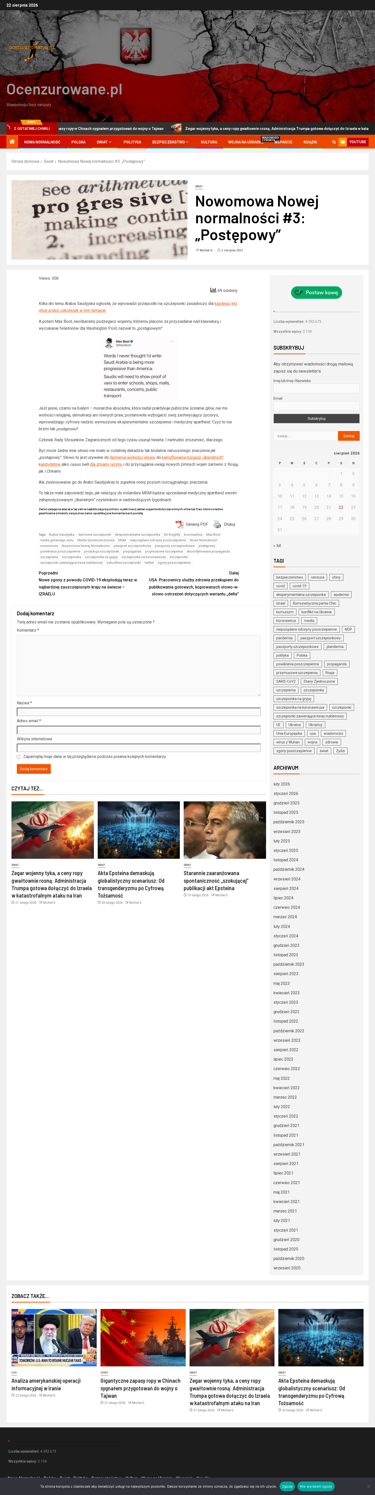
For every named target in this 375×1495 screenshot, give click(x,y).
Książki (310, 142)
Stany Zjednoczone (319, 681)
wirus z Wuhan (288, 742)
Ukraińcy (315, 725)
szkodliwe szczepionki (124, 563)
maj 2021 (281, 1192)
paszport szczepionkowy (132, 546)
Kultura (209, 142)
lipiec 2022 (283, 1059)
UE (278, 725)
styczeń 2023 (285, 1002)
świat (324, 751)
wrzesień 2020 (287, 1268)
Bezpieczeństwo (168, 142)
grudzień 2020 (286, 1239)
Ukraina (295, 725)
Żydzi (340, 751)
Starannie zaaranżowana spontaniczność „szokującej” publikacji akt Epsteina (216, 880)
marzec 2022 (285, 1097)
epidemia (341, 595)
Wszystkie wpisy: (288, 331)
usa (313, 733)
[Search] (334, 142)
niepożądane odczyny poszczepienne (158, 540)
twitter (149, 563)
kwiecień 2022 (286, 1087)
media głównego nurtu (57, 540)
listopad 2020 (285, 1249)
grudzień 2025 (286, 803)
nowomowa (49, 546)
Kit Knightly (172, 534)
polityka (282, 655)
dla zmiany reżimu (106, 464)
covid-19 (299, 586)
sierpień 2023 (285, 973)
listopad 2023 (285, 954)
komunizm (285, 612)
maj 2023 (281, 983)
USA (14, 1372)
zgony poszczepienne (174, 563)
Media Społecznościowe (96, 540)
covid (280, 586)
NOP (348, 629)
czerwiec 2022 (286, 1068)
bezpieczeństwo (289, 577)
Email (277, 398)
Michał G (206, 250)
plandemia (335, 647)
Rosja (330, 673)
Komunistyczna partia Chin (314, 603)
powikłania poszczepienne (60, 551)
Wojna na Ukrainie (245, 142)
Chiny (104, 1372)
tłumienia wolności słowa (132, 457)
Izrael (280, 603)
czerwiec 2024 (286, 907)
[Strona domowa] (12, 142)
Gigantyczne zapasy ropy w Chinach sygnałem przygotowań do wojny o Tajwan (141, 1388)
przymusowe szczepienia (164, 551)
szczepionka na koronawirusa (143, 557)
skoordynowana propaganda (208, 551)
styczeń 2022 (285, 1116)
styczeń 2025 (285, 850)
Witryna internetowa (34, 739)
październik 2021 (288, 1144)
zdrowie (331, 742)
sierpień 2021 (285, 1163)
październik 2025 (288, 821)
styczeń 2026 (285, 793)
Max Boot (213, 534)
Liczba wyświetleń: (289, 322)
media (309, 621)
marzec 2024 (285, 916)
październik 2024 (288, 869)
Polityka (132, 142)
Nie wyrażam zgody (316, 1486)
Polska (78, 142)
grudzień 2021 (286, 1125)
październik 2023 (288, 964)
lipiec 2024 (283, 898)
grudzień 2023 (286, 945)
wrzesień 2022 (287, 1040)
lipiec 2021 (283, 1173)
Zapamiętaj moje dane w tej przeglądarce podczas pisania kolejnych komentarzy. (95, 756)
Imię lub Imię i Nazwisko (292, 381)
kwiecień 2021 (286, 1201)
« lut (277, 545)
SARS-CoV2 (286, 681)
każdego (222, 303)
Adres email (29, 720)
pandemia (284, 638)
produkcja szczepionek (101, 551)
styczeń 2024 (285, 936)
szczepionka (71, 557)
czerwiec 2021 (286, 1182)
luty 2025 (281, 841)
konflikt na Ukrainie (317, 612)
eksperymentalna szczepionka (137, 534)
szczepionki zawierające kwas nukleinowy (71, 563)
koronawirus (193, 534)
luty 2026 (281, 784)
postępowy (206, 546)
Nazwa (24, 703)
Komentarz (28, 630)
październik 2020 (288, 1258)
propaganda (132, 551)
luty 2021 (281, 1220)
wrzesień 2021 (287, 1154)
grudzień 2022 (286, 1011)
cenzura (317, 577)
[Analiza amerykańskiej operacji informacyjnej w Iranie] (54, 1337)
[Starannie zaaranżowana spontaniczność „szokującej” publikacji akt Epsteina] (225, 830)
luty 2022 (281, 1106)
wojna (312, 742)
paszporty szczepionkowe (175, 546)
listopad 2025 (285, 812)
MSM (122, 540)
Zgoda (287, 1486)
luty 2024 (281, 926)
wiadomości (333, 733)
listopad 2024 (285, 859)
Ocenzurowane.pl (64, 88)
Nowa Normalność (42, 142)
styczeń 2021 (285, 1230)
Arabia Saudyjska (61, 534)
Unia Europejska (289, 733)
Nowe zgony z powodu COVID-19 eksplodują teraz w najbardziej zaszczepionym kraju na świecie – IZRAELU (88, 583)
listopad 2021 (285, 1135)
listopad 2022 (285, 1021)
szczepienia (49, 557)
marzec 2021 (285, 1211)
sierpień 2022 (285, 1049)
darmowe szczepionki (94, 534)
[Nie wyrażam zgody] (368, 1486)
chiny (336, 577)
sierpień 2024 (285, 888)
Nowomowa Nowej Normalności (86, 546)
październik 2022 (288, 1030)
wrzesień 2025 (287, 831)
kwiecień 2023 (286, 992)
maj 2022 (281, 1078)
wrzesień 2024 (287, 879)
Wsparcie (283, 142)
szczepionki (179, 557)
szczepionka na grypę (101, 557)
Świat (102, 142)
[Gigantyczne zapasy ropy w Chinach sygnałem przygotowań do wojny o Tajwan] (143, 1337)
